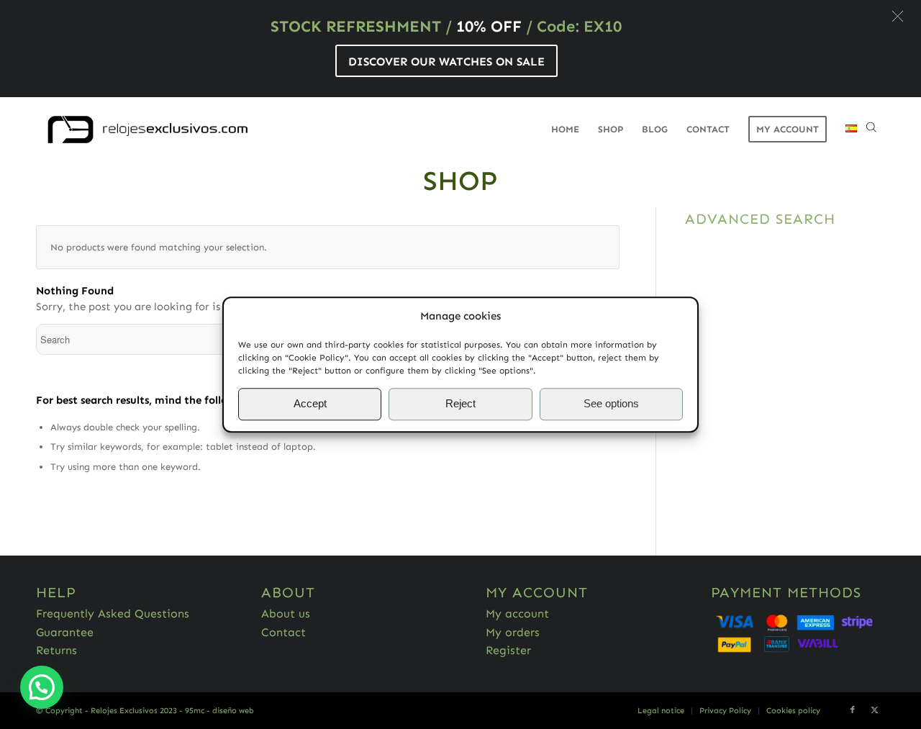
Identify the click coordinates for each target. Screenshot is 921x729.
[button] (898, 16)
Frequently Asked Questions (112, 613)
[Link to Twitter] (874, 710)
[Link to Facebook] (852, 710)
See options (611, 404)
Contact (283, 632)
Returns (56, 650)
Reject (460, 404)
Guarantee (65, 632)
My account (517, 613)
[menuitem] (565, 129)
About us (285, 613)
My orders (513, 632)
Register (508, 650)
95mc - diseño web (219, 710)
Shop (460, 180)
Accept (310, 404)
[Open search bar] (871, 129)
